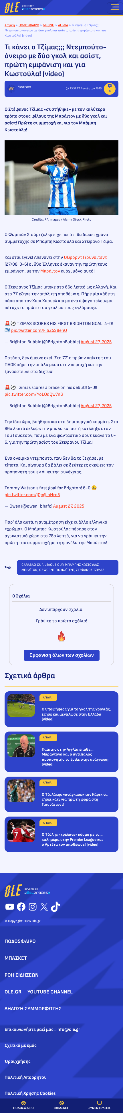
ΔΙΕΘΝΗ (48, 25)
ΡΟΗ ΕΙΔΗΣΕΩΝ (22, 975)
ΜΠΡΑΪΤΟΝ (29, 570)
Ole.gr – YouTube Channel (39, 992)
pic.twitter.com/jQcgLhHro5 (32, 495)
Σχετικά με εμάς (21, 1045)
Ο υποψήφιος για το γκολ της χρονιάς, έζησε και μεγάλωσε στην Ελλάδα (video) (76, 714)
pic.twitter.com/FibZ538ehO (39, 330)
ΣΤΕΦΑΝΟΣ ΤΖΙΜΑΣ (90, 570)
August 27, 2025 (96, 342)
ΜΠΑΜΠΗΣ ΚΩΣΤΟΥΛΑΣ (82, 565)
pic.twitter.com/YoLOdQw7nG (34, 394)
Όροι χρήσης (18, 1061)
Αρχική (10, 25)
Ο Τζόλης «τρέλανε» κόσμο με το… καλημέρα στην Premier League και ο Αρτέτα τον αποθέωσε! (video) (72, 839)
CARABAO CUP (32, 565)
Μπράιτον (50, 271)
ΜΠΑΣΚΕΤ (61, 1108)
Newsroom (24, 86)
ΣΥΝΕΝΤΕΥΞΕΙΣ (99, 1108)
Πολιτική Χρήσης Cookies (30, 1093)
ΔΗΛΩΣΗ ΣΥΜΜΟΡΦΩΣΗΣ (33, 1009)
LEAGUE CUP (54, 565)
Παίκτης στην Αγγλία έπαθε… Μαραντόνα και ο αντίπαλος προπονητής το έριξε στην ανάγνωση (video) (75, 757)
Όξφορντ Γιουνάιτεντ (85, 257)
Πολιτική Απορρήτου (26, 1077)
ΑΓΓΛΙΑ (63, 25)
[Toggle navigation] (115, 8)
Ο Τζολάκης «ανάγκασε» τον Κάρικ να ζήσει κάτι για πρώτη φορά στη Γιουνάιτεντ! (75, 799)
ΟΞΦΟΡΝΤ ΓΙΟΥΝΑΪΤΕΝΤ (56, 570)
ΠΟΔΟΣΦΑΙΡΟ (23, 1108)
